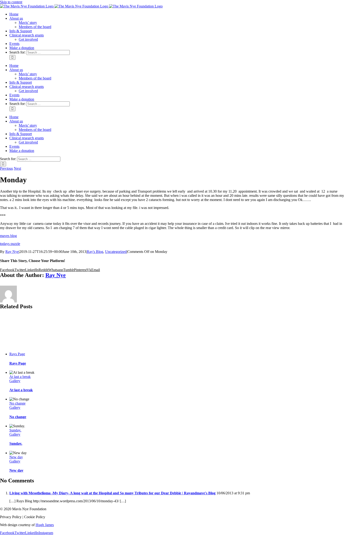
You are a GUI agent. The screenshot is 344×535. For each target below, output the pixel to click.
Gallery (14, 381)
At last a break (20, 377)
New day (16, 457)
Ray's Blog (95, 252)
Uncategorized (116, 252)
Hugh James (45, 525)
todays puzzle (10, 244)
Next (17, 168)
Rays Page (17, 354)
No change (17, 403)
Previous (6, 168)
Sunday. (15, 430)
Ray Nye (12, 252)
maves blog (8, 236)
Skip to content (11, 2)
